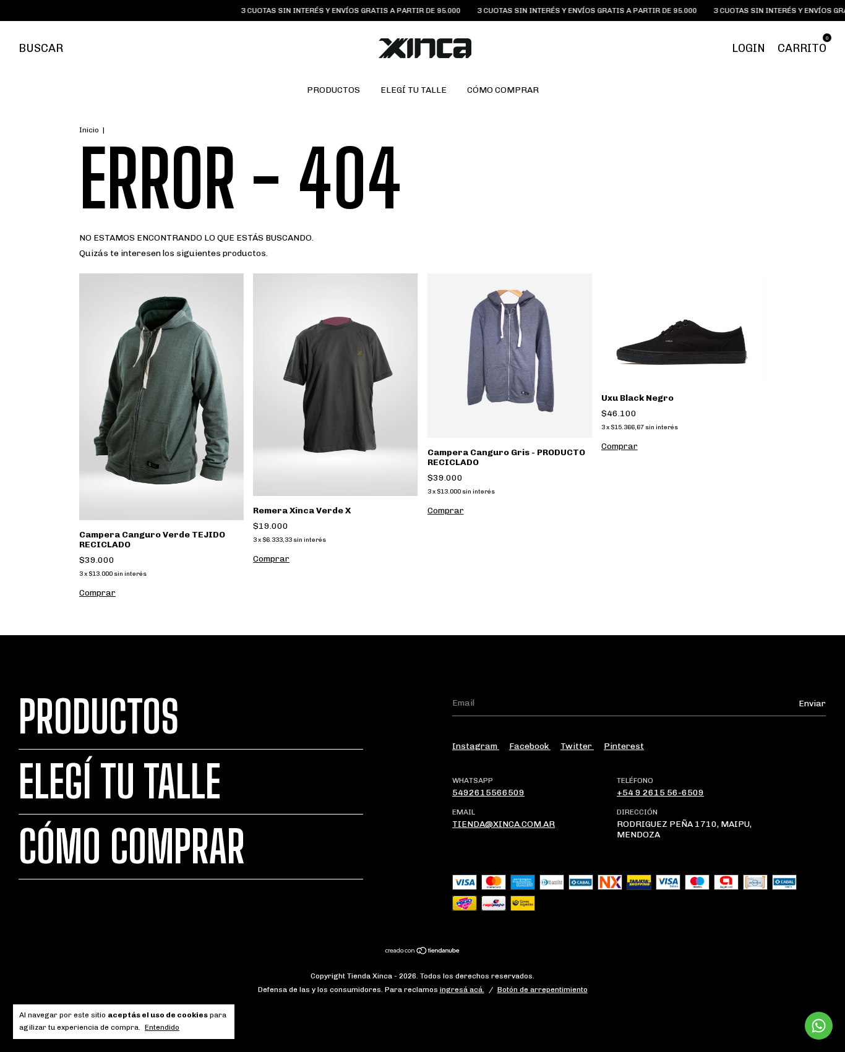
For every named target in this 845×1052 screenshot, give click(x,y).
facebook (530, 746)
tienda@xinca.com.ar (503, 824)
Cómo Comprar (503, 90)
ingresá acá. (462, 989)
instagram (475, 746)
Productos (333, 90)
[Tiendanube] (422, 952)
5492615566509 (488, 792)
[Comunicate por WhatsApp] (819, 1026)
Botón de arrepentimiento (542, 989)
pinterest (624, 746)
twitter (577, 746)
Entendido (162, 1027)
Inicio (89, 130)
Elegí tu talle (413, 90)
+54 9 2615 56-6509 (660, 792)
